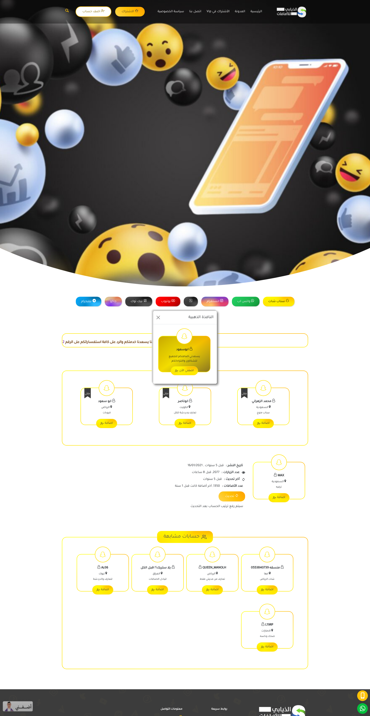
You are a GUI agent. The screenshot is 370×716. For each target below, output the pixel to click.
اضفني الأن (186, 370)
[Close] (158, 317)
